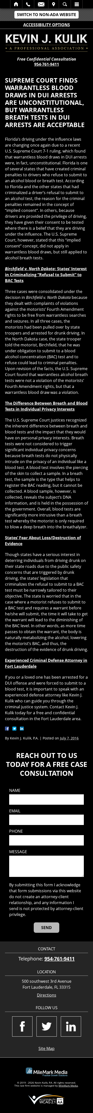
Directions (46, 995)
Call (28, 4)
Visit (53, 4)
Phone (16, 831)
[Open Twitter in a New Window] (46, 1026)
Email (41, 4)
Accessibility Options (46, 24)
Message (18, 851)
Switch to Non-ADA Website (46, 14)
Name (14, 790)
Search (65, 4)
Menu (76, 4)
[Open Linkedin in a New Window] (71, 1026)
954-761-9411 (46, 64)
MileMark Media (68, 1085)
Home (16, 4)
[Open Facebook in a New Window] (22, 1026)
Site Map (46, 1048)
